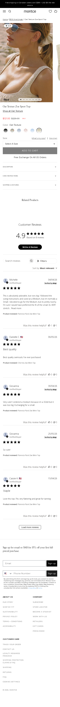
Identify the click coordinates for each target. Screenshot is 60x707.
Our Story (8, 602)
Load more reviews (30, 527)
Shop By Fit (8, 607)
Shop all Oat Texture (13, 111)
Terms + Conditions (12, 621)
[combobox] (45, 268)
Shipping (7, 667)
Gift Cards (38, 626)
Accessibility (9, 626)
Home (5, 19)
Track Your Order (12, 644)
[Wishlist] (50, 11)
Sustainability (10, 612)
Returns (7, 672)
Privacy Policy (10, 616)
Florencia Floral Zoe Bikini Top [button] (29, 314)
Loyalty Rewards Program (11, 654)
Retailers (38, 621)
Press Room (39, 631)
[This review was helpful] (49, 325)
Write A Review (30, 247)
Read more (16, 308)
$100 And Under (16, 19)
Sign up (52, 563)
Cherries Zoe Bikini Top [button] (26, 363)
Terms (40, 588)
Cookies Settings (11, 682)
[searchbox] (16, 260)
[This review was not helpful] (54, 325)
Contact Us (8, 649)
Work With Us (40, 616)
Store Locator (40, 607)
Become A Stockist (42, 612)
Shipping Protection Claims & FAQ (13, 661)
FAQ (4, 677)
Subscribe (38, 602)
